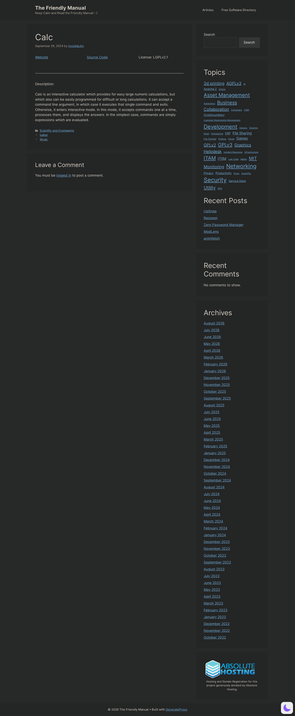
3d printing (214, 83)
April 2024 (212, 514)
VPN (220, 188)
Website (41, 57)
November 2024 (217, 467)
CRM (246, 110)
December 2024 (217, 460)
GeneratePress (176, 709)
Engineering (217, 133)
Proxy (236, 173)
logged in (63, 175)
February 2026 (215, 364)
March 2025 (213, 439)
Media (244, 159)
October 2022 (215, 637)
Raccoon (211, 218)
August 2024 (214, 487)
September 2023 (217, 562)
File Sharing (242, 133)
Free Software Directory (239, 10)
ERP (228, 133)
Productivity (224, 173)
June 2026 (212, 337)
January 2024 (215, 535)
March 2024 (213, 521)
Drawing (253, 128)
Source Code (97, 57)
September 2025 (217, 398)
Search (209, 35)
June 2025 (212, 419)
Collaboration (216, 109)
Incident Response (233, 152)
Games (242, 138)
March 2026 (213, 357)
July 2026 (212, 330)
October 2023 (215, 555)
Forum (231, 139)
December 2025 (217, 378)
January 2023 (215, 617)
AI (244, 84)
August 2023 (214, 569)
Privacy (209, 173)
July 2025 (211, 412)
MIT (253, 158)
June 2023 (212, 583)
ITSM (222, 158)
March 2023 (213, 603)
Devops (243, 128)
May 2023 (212, 590)
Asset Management (227, 95)
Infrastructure (251, 152)
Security (215, 179)
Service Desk (237, 181)
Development (220, 126)
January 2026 (215, 371)
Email (206, 133)
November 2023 (217, 549)
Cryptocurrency (214, 115)
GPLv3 (225, 145)
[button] (287, 708)
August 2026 (214, 323)
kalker (44, 135)
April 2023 (212, 596)
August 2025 (214, 405)
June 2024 (212, 501)
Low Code (233, 159)
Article (222, 89)
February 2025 (215, 446)
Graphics (242, 145)
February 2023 (215, 610)
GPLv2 (210, 145)
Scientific (246, 173)
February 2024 (215, 528)
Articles (208, 10)
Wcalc (44, 139)
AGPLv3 (233, 83)
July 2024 (212, 494)
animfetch (212, 238)
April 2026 (212, 351)
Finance (222, 139)
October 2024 (215, 474)
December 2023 (217, 542)
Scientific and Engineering (57, 130)
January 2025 (215, 453)
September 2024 (217, 480)
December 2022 (217, 624)
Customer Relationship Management (222, 120)
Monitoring (214, 166)
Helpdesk (213, 151)
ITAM (210, 158)
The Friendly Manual (60, 8)
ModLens (211, 232)
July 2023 (212, 576)
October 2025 (215, 392)
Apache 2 (210, 89)
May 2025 (212, 426)
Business (227, 102)
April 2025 (212, 433)
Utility (210, 187)
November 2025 (217, 385)
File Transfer (210, 139)
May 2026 (212, 344)
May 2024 (212, 508)
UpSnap (210, 211)
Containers (236, 110)
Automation (209, 103)
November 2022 (217, 631)
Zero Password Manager (223, 225)
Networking (241, 166)
